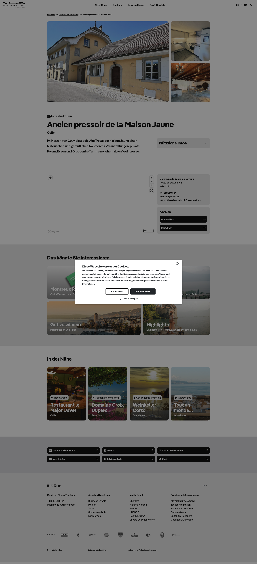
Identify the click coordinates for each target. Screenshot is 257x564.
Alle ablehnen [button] (117, 291)
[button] (128, 298)
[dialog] (128, 282)
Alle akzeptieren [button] (142, 291)
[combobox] (177, 263)
